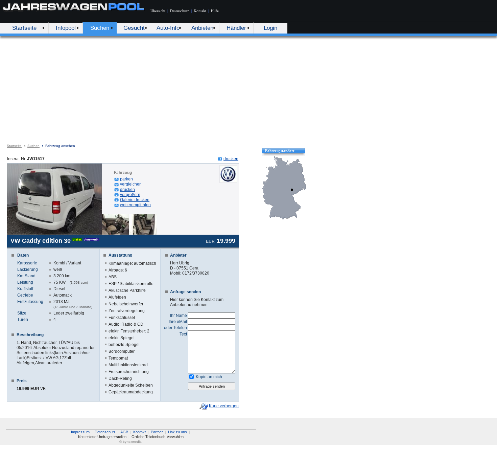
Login (270, 28)
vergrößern (130, 194)
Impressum (80, 432)
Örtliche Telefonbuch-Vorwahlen (158, 437)
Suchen (99, 28)
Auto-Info (168, 28)
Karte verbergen (224, 406)
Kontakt (200, 11)
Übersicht (157, 11)
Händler (236, 28)
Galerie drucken (134, 199)
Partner (157, 432)
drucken (230, 158)
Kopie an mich (209, 376)
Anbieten (202, 28)
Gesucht (134, 28)
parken (126, 179)
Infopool (66, 28)
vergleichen (131, 184)
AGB (124, 432)
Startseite (24, 28)
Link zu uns (177, 432)
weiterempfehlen (135, 204)
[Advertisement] (248, 87)
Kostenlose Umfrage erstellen (102, 437)
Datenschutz (179, 11)
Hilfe (215, 11)
